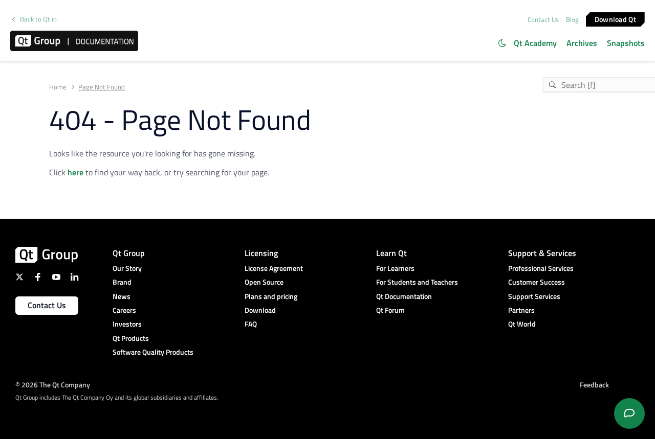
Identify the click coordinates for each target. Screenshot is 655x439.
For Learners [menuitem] (395, 268)
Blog (572, 19)
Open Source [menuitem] (264, 281)
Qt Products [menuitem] (131, 338)
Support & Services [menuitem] (542, 253)
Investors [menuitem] (127, 323)
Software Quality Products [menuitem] (153, 351)
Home (58, 87)
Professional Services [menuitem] (541, 268)
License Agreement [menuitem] (274, 268)
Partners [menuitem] (521, 310)
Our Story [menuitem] (127, 268)
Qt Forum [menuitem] (390, 310)
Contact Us (543, 19)
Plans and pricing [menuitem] (271, 296)
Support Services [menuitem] (534, 296)
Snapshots (626, 43)
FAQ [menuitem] (251, 323)
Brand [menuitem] (122, 281)
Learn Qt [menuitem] (391, 253)
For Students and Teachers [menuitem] (417, 281)
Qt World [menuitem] (522, 323)
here (75, 172)
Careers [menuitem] (124, 310)
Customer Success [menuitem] (536, 281)
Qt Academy (535, 43)
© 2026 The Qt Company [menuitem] (52, 384)
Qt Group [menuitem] (129, 253)
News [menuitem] (121, 296)
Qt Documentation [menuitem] (404, 296)
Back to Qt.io (38, 19)
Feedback (594, 384)
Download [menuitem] (260, 310)
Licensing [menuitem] (261, 253)
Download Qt (615, 18)
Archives (581, 43)
